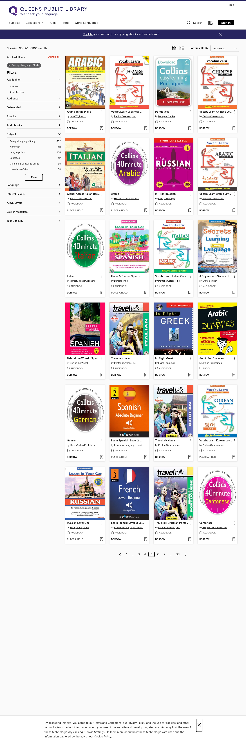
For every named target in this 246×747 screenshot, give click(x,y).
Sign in (226, 23)
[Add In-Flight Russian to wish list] (189, 210)
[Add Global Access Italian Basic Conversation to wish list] (101, 210)
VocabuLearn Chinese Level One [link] (215, 112)
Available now (17, 92)
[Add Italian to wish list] (101, 293)
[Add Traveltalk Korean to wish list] (189, 457)
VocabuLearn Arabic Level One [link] (215, 194)
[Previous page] (120, 554)
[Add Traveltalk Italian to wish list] (145, 375)
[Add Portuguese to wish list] (189, 128)
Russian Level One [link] (78, 523)
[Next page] (185, 554)
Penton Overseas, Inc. (125, 116)
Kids (53, 23)
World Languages (86, 23)
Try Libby (89, 34)
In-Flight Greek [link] (164, 358)
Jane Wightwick (78, 116)
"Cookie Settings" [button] (94, 732)
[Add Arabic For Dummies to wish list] (234, 375)
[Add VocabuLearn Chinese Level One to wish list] (234, 128)
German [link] (72, 440)
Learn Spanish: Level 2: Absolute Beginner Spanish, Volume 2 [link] (127, 440)
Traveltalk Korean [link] (165, 440)
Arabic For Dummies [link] (211, 358)
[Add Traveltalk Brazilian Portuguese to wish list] (189, 539)
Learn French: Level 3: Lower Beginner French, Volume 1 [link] (127, 523)
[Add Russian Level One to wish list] (101, 539)
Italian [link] (71, 276)
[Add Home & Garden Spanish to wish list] (145, 293)
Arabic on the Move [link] (79, 112)
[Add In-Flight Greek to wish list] (189, 375)
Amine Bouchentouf (212, 363)
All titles (14, 86)
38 (178, 554)
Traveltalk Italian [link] (121, 358)
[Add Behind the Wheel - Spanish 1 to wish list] (101, 375)
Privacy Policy (136, 723)
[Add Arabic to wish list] (145, 210)
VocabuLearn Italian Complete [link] (171, 276)
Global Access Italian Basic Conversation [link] (83, 194)
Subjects (14, 23)
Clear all (54, 57)
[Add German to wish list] (101, 457)
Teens (65, 23)
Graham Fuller (209, 280)
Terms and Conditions (107, 723)
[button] (194, 23)
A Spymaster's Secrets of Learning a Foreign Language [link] (215, 276)
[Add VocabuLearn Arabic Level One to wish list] (234, 210)
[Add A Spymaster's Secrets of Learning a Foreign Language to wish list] (234, 293)
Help (231, 5)
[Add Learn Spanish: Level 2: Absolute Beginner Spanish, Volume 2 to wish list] (145, 457)
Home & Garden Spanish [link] (126, 276)
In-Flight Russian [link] (165, 194)
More (34, 177)
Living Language (166, 198)
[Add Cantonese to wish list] (234, 539)
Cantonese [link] (206, 523)
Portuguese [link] (162, 112)
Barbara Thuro (121, 280)
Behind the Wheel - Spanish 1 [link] (83, 358)
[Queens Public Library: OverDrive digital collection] (48, 11)
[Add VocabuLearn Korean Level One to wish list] (234, 457)
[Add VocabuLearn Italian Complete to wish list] (189, 293)
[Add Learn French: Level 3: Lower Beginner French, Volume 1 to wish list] (145, 539)
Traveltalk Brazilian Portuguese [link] (171, 523)
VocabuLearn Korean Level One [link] (215, 440)
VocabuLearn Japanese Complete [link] (127, 112)
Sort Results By (199, 48)
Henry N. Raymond (79, 527)
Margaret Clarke (166, 116)
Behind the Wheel (79, 363)
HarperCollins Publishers (126, 198)
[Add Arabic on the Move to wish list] (101, 128)
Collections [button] (34, 23)
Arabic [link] (115, 194)
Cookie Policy (102, 736)
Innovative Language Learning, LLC (129, 445)
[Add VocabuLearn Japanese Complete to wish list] (145, 128)
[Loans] (210, 23)
